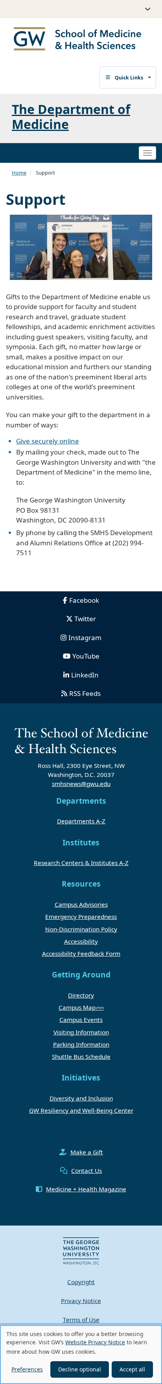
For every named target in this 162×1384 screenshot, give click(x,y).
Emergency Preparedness (81, 916)
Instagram (84, 637)
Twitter (85, 618)
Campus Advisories (81, 904)
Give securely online (47, 440)
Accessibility (81, 941)
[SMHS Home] (77, 40)
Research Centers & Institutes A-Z (81, 863)
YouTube (85, 656)
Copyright (81, 1282)
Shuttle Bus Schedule (81, 1056)
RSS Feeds (85, 693)
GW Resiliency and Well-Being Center (81, 1110)
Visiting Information (81, 1032)
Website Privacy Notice (95, 1342)
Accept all (132, 1369)
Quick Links (129, 77)
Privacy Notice (81, 1301)
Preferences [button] (27, 1369)
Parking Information (81, 1044)
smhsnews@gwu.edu (81, 784)
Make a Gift (86, 1152)
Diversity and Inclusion (81, 1098)
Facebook (84, 600)
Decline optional (79, 1369)
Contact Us (86, 1170)
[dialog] (81, 1354)
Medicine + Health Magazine (86, 1189)
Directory (81, 995)
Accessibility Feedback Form (81, 953)
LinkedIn (85, 674)
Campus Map (77, 1007)
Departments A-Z (81, 821)
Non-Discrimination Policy (81, 929)
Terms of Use (81, 1319)
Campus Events (81, 1019)
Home (19, 172)
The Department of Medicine (71, 116)
